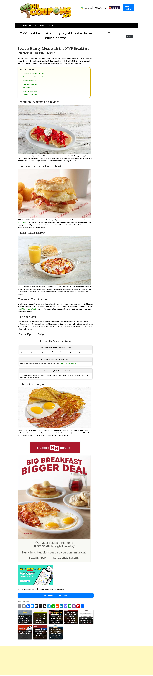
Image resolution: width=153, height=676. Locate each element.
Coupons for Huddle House (55, 595)
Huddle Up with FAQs (30, 91)
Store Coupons (24, 25)
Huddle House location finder (67, 363)
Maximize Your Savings (30, 84)
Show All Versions (128, 7)
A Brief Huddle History (30, 80)
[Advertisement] (62, 660)
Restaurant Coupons (44, 25)
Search (109, 32)
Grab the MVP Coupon (30, 94)
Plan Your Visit (27, 87)
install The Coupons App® (27, 309)
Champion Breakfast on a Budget (33, 73)
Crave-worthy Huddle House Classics (35, 77)
